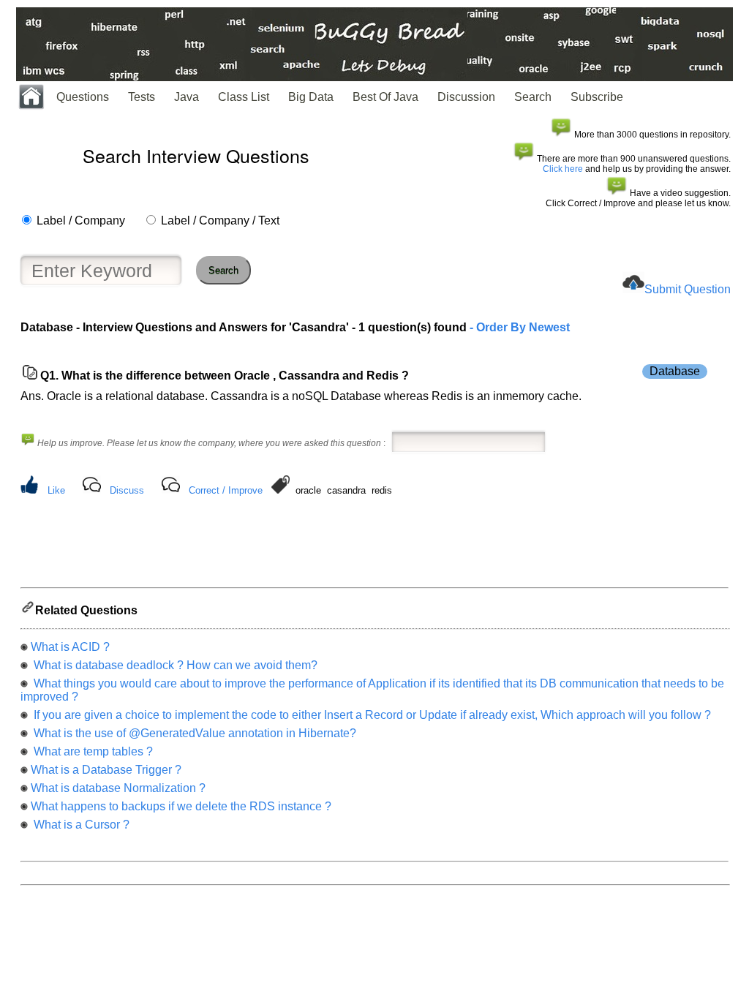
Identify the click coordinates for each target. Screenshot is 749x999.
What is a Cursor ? (80, 824)
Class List (243, 97)
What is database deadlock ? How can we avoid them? (174, 665)
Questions (82, 97)
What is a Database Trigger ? (106, 770)
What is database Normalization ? (118, 788)
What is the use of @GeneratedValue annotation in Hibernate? (193, 733)
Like (56, 490)
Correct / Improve (226, 490)
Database (675, 371)
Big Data (311, 97)
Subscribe (597, 97)
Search (533, 97)
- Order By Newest (518, 327)
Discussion (466, 97)
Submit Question (687, 289)
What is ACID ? (70, 647)
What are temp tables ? (92, 751)
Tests (141, 97)
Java (186, 97)
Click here (563, 169)
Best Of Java (385, 97)
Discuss (127, 490)
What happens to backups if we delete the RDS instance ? (181, 806)
